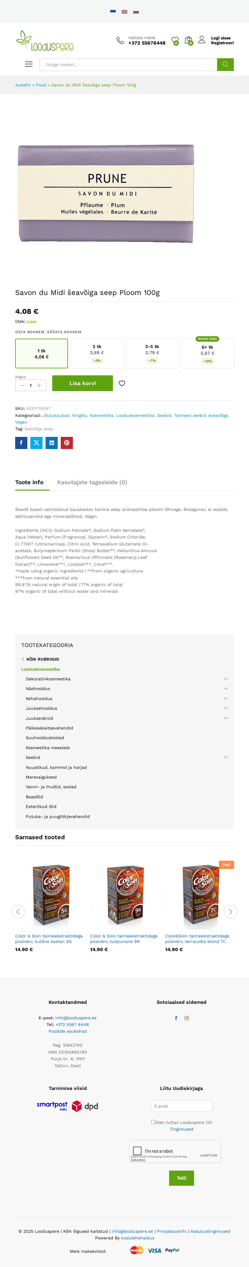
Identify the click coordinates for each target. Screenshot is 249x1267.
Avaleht (23, 84)
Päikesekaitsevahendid (49, 728)
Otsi (225, 64)
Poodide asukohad (68, 1031)
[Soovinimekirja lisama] (123, 383)
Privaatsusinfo (172, 1231)
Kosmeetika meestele (48, 747)
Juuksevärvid (39, 718)
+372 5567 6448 (72, 1024)
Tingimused (181, 1129)
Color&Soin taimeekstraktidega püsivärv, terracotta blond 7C (197, 938)
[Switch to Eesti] (113, 11)
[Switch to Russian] (136, 11)
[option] (49, 911)
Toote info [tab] (29, 482)
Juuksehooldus (41, 708)
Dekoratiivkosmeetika (48, 678)
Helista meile (141, 37)
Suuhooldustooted (45, 737)
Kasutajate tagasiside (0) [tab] (92, 482)
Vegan (21, 422)
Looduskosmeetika (135, 415)
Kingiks (79, 415)
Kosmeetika (101, 415)
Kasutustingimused (210, 1231)
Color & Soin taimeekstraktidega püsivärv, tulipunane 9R (124, 938)
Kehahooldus (39, 698)
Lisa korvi (83, 383)
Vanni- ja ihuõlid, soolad (51, 786)
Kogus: (20, 377)
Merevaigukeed (41, 777)
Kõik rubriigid (42, 659)
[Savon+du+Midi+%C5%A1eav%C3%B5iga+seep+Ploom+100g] (36, 443)
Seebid (164, 415)
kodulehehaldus (137, 1237)
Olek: (20, 321)
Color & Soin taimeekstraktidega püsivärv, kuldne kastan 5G (49, 938)
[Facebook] (176, 1018)
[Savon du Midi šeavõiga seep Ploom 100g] (21, 443)
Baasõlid (34, 796)
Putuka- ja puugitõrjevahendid (58, 816)
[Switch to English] (124, 11)
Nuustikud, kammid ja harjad (56, 767)
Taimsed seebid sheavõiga (201, 415)
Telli (181, 1178)
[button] (35, 926)
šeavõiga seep (39, 428)
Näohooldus (38, 688)
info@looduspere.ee (76, 1017)
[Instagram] (186, 1018)
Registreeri (222, 42)
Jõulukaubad (56, 415)
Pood (41, 84)
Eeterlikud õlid (41, 806)
